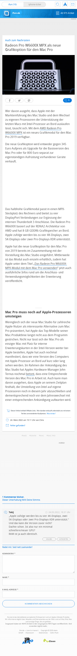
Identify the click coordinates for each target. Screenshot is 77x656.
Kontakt (72, 4)
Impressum (30, 633)
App (65, 4)
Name (5, 577)
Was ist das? (51, 414)
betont (30, 374)
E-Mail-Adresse (10, 589)
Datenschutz (43, 633)
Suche (57, 4)
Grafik (33, 436)
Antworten (63, 539)
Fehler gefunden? (17, 425)
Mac (42, 436)
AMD (25, 436)
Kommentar (9, 553)
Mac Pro (51, 436)
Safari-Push (54, 633)
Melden (49, 539)
